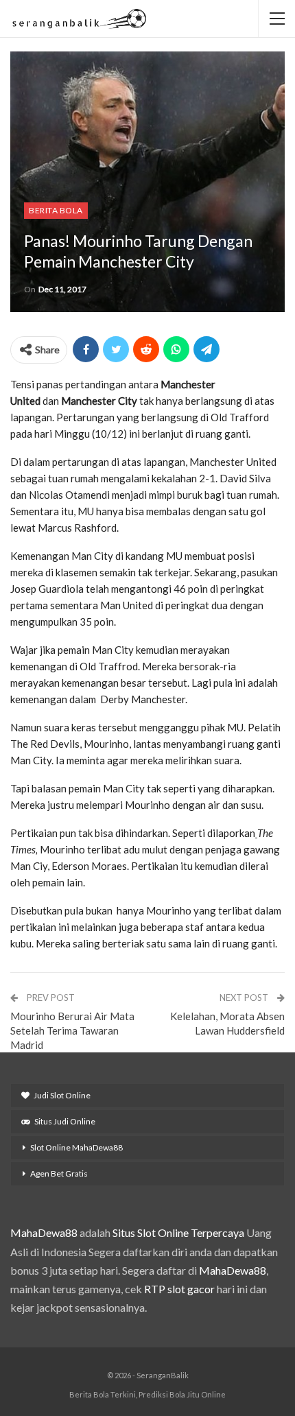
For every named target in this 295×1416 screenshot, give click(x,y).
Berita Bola (56, 210)
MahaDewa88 (44, 1232)
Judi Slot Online (62, 1095)
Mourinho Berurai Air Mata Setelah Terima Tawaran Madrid (72, 1030)
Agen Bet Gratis (59, 1173)
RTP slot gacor (179, 1288)
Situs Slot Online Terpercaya (178, 1232)
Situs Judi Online (64, 1121)
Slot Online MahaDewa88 (76, 1147)
